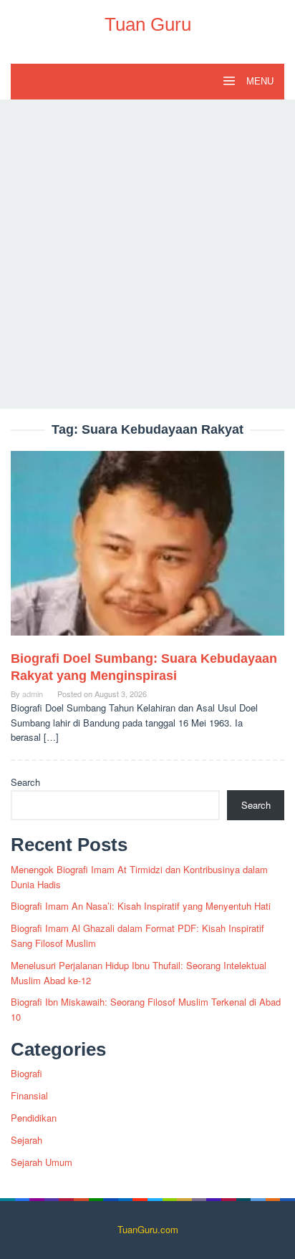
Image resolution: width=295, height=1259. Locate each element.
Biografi (26, 1073)
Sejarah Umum (41, 1162)
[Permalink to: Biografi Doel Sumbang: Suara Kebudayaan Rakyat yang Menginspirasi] (147, 549)
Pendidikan (34, 1117)
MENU (258, 81)
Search (25, 782)
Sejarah (26, 1140)
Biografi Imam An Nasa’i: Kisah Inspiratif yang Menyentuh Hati (141, 906)
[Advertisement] (147, 254)
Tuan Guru (148, 24)
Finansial (29, 1095)
